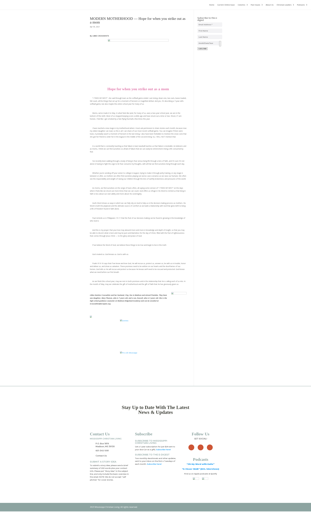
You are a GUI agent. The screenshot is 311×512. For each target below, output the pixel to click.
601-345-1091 (102, 450)
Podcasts (301, 5)
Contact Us (101, 456)
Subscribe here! (154, 464)
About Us (269, 5)
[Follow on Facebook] (191, 447)
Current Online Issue (226, 5)
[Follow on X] (200, 447)
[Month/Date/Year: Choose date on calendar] (220, 43)
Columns (241, 5)
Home (211, 5)
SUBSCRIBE (202, 49)
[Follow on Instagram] (210, 447)
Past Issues (255, 5)
